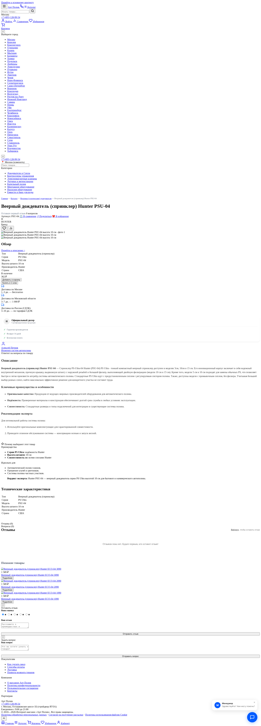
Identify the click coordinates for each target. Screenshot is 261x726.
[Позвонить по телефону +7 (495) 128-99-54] (22, 7)
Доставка (12, 669)
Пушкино (12, 69)
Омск (10, 121)
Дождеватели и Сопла (18, 173)
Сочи (10, 140)
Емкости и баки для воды (20, 192)
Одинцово (12, 47)
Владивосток (14, 148)
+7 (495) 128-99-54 (10, 17)
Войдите (235, 530)
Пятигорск (12, 134)
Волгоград (12, 94)
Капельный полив (16, 184)
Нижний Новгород (17, 99)
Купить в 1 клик (9, 283)
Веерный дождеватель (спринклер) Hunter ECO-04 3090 (30, 575)
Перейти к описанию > (13, 250)
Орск (10, 132)
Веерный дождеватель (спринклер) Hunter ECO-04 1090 (30, 599)
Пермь (10, 104)
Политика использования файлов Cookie (106, 714)
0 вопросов (32, 213)
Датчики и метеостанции (20, 181)
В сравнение (28, 216)
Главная (4, 198)
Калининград (14, 126)
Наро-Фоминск (15, 80)
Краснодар (12, 91)
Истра (10, 72)
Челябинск (12, 113)
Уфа (9, 107)
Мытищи (12, 53)
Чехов (10, 77)
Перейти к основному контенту (17, 2)
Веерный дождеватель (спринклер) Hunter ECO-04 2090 (30, 587)
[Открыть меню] (4, 6)
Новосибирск (14, 118)
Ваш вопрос (7, 642)
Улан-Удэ (12, 145)
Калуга (10, 129)
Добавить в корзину (11, 280)
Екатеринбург (14, 110)
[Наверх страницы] (4, 718)
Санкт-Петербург (16, 85)
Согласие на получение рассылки (66, 714)
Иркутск (11, 124)
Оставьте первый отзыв (13, 213)
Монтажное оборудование (20, 187)
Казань (10, 50)
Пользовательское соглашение (22, 688)
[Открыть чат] (252, 717)
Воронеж (12, 88)
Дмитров (11, 75)
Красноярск (13, 115)
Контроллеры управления (20, 176)
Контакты (12, 691)
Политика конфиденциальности (23, 685)
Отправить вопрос (130, 656)
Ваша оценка (7, 610)
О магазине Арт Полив (19, 682)
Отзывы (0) (7, 523)
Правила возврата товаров (20, 672)
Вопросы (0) (7, 526)
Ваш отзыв (6, 620)
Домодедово (13, 66)
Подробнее (7, 578)
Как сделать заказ (16, 664)
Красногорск (14, 45)
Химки (10, 58)
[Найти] (32, 11)
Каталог (31, 7)
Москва (5, 14)
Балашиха (12, 56)
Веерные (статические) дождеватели (36, 198)
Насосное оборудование (19, 189)
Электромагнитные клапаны (22, 178)
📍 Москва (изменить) (12, 162)
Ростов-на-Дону (15, 96)
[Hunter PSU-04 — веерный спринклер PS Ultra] (28, 237)
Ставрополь (13, 143)
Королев (11, 42)
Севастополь (13, 137)
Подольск (12, 61)
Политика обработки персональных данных (24, 714)
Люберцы (12, 64)
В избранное (60, 216)
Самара (11, 102)
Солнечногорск (15, 83)
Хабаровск (12, 151)
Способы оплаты (16, 667)
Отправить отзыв (130, 634)
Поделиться (44, 216)
